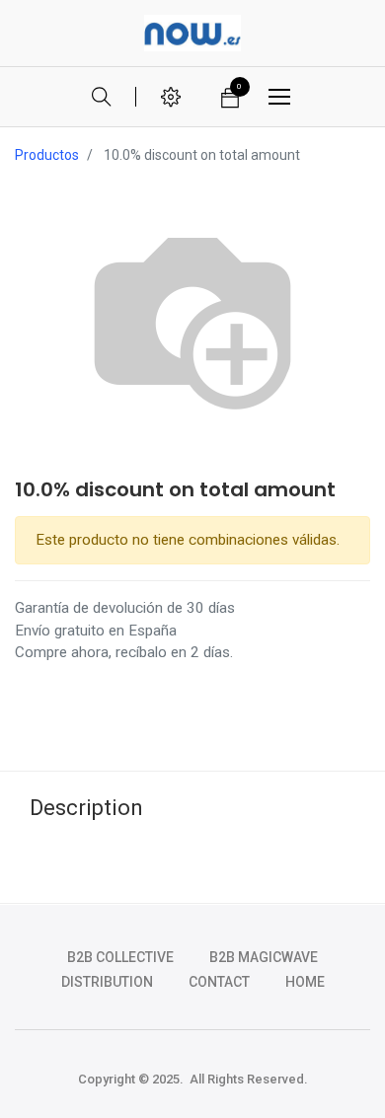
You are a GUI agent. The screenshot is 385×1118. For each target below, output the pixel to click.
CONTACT (219, 982)
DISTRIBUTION (107, 982)
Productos (47, 155)
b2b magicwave (263, 957)
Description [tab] (86, 807)
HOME (305, 982)
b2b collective (120, 957)
